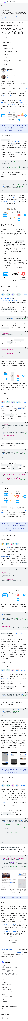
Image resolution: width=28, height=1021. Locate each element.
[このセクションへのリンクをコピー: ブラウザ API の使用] (17, 225)
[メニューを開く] (2, 1)
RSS (3, 1008)
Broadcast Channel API (7, 298)
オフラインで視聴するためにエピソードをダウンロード (14, 90)
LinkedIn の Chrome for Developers (9, 1006)
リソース (12, 22)
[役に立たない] (17, 25)
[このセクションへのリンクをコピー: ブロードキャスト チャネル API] (21, 286)
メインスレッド (7, 95)
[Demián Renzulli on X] (7, 78)
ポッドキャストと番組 (7, 996)
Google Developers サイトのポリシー (14, 952)
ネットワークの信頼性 (20, 22)
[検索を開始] (17, 1)
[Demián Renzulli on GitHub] (9, 78)
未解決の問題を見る (6, 984)
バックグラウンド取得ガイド (12, 897)
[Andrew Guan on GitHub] (7, 71)
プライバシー (9, 1014)
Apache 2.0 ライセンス (12, 951)
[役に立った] (15, 25)
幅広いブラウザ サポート (10, 201)
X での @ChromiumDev (7, 1001)
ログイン (24, 1)
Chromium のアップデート (8, 992)
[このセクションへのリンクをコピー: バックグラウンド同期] (13, 662)
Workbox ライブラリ (18, 142)
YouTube (4, 1004)
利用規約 (3, 1014)
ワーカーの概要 (16, 127)
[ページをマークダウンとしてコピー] (7, 37)
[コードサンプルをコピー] (27, 160)
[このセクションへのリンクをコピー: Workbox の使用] (14, 136)
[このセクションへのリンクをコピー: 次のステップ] (12, 902)
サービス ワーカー (11, 104)
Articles (3, 6)
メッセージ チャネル (11, 197)
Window (21, 102)
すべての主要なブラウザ (20, 633)
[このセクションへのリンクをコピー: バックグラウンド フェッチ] (15, 777)
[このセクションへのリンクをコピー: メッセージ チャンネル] (16, 535)
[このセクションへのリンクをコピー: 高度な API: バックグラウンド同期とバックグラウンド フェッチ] (20, 642)
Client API (3, 406)
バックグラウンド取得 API (7, 802)
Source (25, 294)
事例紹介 (4, 994)
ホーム (2, 22)
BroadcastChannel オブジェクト (9, 300)
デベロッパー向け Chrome (8, 989)
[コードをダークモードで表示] (25, 160)
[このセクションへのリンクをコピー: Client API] (8, 394)
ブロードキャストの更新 (10, 931)
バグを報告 (4, 982)
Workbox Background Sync (11, 769)
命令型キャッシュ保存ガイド (11, 924)
